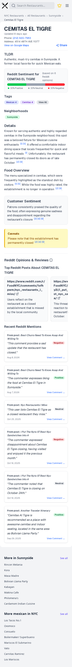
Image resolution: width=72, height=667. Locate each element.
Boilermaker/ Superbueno (19, 637)
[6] (21, 162)
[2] (17, 162)
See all (64, 558)
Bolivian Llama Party (16, 581)
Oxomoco (9, 626)
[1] (21, 143)
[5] (24, 143)
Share (63, 45)
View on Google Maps (16, 45)
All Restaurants (36, 15)
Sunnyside (55, 15)
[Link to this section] (16, 54)
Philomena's (11, 598)
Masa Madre (11, 575)
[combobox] (32, 5)
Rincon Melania (13, 564)
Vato (6, 648)
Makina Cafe (11, 592)
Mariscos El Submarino (17, 642)
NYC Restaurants (14, 15)
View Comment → (56, 357)
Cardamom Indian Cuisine (19, 603)
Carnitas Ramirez (14, 653)
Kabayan (9, 587)
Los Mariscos (11, 659)
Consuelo (9, 631)
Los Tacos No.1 (12, 620)
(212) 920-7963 (22, 38)
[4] (38, 218)
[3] (35, 218)
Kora (7, 570)
